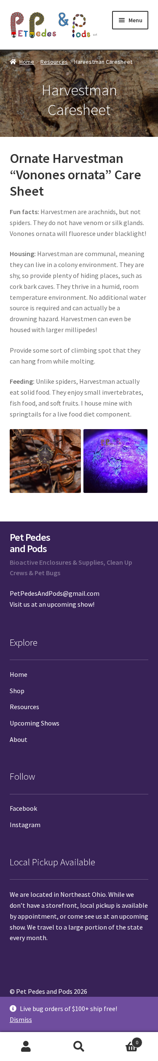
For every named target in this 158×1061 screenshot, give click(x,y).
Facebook (23, 808)
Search (79, 1046)
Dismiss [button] (21, 1019)
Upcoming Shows (34, 723)
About (18, 739)
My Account (26, 1046)
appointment (37, 916)
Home (26, 61)
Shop (17, 690)
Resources (54, 61)
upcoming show (70, 604)
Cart (121, 1039)
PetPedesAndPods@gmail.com (54, 593)
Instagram (25, 824)
